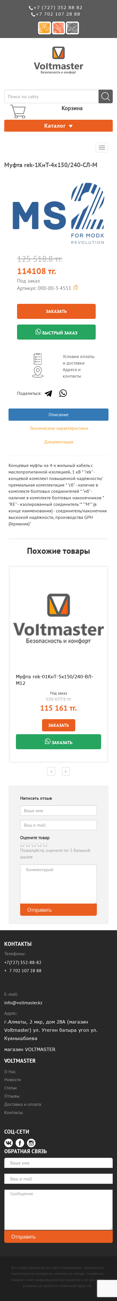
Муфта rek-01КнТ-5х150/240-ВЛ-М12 (54, 680)
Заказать (56, 311)
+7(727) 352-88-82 (22, 962)
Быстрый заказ (59, 333)
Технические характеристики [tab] (59, 428)
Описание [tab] (58, 414)
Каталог (55, 125)
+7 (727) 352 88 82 (58, 7)
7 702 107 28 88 (25, 970)
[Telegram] (48, 393)
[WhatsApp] (63, 393)
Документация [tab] (58, 442)
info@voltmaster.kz (23, 1002)
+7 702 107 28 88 (57, 13)
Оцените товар (35, 837)
